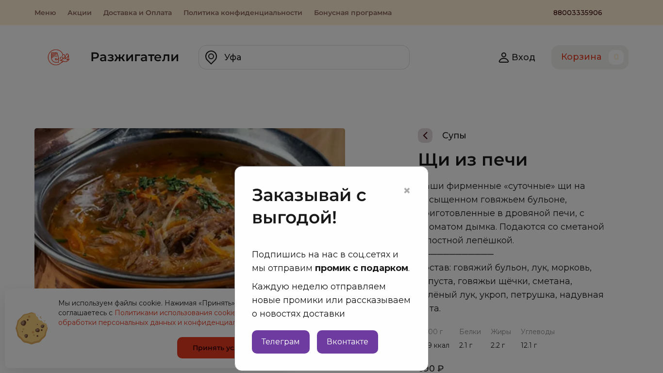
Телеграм (281, 341)
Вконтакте (347, 341)
